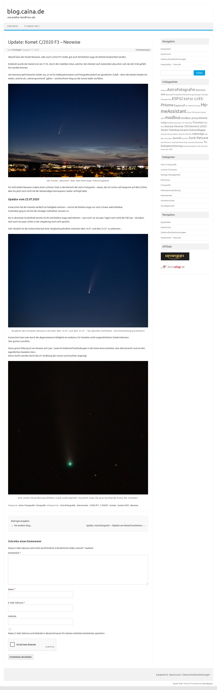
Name (11, 589)
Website (12, 616)
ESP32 (177, 98)
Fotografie (41, 505)
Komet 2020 (123, 505)
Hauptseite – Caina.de (171, 64)
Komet (113, 505)
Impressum (166, 54)
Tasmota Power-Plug (179, 142)
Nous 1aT (180, 123)
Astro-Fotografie (27, 505)
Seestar (169, 126)
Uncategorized (167, 206)
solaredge (198, 133)
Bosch (180, 95)
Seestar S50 (181, 126)
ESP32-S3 (191, 99)
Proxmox (198, 122)
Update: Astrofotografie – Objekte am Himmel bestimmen (115, 525)
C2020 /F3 (94, 505)
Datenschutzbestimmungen (173, 59)
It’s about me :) (32, 26)
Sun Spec (168, 138)
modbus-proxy (189, 117)
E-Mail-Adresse (16, 602)
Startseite (12, 26)
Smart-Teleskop (170, 129)
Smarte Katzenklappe (193, 129)
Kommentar (14, 553)
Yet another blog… (22, 525)
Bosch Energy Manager (192, 95)
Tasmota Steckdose (195, 142)
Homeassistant (168, 200)
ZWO (171, 149)
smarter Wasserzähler (169, 134)
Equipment (166, 49)
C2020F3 (104, 505)
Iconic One (178, 683)
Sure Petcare (198, 138)
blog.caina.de (25, 11)
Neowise (134, 505)
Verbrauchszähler (190, 146)
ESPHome (165, 180)
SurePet (185, 138)
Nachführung (172, 123)
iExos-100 (190, 112)
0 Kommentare (143, 50)
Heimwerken (166, 195)
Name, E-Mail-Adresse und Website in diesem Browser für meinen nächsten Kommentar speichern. (56, 633)
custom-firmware (169, 169)
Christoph (16, 50)
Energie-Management (170, 175)
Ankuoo (164, 90)
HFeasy (197, 106)
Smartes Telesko (185, 134)
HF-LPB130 (189, 106)
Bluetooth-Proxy (172, 95)
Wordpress (208, 683)
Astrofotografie (67, 505)
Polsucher (189, 123)
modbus (173, 117)
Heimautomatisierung (171, 190)
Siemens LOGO (198, 126)
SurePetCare (166, 142)
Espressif (179, 105)
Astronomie (82, 505)
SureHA (177, 137)
